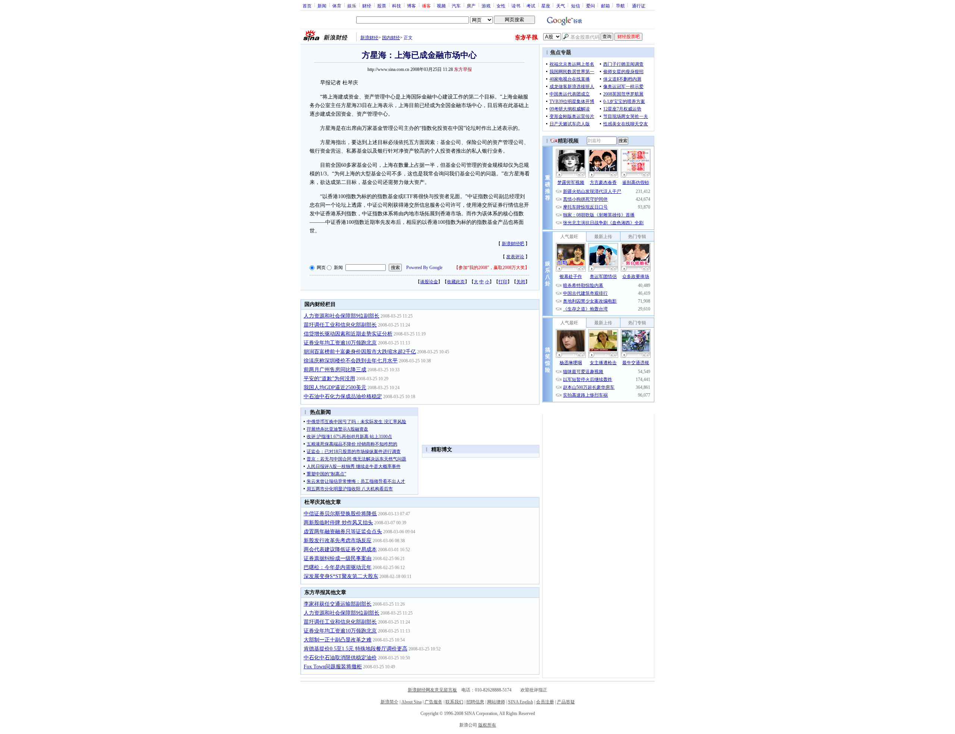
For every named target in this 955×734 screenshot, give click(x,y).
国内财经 (391, 37)
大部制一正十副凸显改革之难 (338, 640)
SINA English (520, 702)
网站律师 (496, 702)
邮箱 (605, 5)
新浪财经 (369, 37)
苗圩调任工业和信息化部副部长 (340, 325)
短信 (575, 5)
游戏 (486, 5)
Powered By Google (424, 267)
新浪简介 (389, 702)
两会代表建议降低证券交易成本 (340, 549)
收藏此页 (456, 281)
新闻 (321, 5)
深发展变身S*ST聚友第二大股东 (341, 576)
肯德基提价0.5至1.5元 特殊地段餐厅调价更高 (355, 649)
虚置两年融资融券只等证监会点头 (343, 531)
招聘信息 (475, 702)
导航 (620, 5)
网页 (321, 267)
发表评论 (515, 256)
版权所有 (487, 725)
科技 (396, 5)
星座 (545, 5)
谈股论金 (429, 281)
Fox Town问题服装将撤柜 (333, 666)
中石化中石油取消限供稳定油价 (340, 657)
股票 (381, 5)
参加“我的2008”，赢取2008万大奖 (491, 267)
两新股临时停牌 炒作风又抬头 (338, 522)
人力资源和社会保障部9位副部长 (341, 316)
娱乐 (351, 5)
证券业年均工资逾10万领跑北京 (340, 343)
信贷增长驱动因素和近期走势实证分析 (348, 334)
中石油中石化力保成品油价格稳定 (343, 396)
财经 (366, 5)
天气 (560, 5)
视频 (441, 5)
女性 (501, 5)
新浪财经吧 (513, 243)
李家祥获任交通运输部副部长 (338, 604)
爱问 (590, 5)
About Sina (411, 702)
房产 (471, 5)
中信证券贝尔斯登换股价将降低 (340, 513)
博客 (411, 5)
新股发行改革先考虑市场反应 (338, 540)
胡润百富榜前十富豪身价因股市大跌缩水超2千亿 (360, 351)
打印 (502, 281)
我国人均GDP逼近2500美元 (335, 387)
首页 (307, 5)
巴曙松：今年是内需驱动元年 (338, 567)
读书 (515, 5)
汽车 (456, 5)
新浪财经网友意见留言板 (432, 690)
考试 (530, 5)
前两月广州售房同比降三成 (335, 369)
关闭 (520, 281)
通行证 (638, 5)
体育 (336, 5)
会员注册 (545, 702)
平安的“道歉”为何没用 (329, 378)
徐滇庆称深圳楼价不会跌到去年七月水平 (351, 360)
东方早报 (463, 69)
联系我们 (454, 702)
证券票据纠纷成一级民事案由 (338, 558)
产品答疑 (566, 702)
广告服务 (433, 702)
